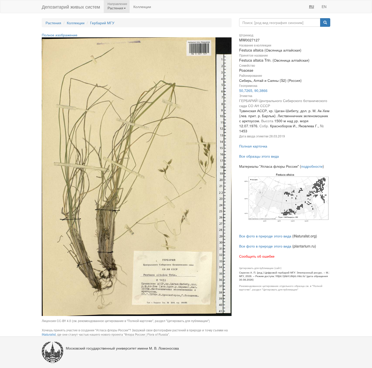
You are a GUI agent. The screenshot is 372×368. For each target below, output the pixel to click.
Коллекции (142, 6)
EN (324, 6)
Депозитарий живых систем (71, 6)
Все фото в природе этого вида (265, 235)
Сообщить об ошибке (257, 256)
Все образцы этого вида (259, 156)
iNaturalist (49, 334)
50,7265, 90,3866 (253, 90)
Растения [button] (115, 7)
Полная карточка (253, 146)
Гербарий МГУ (102, 22)
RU (311, 6)
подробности (312, 166)
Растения (53, 22)
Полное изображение (59, 34)
